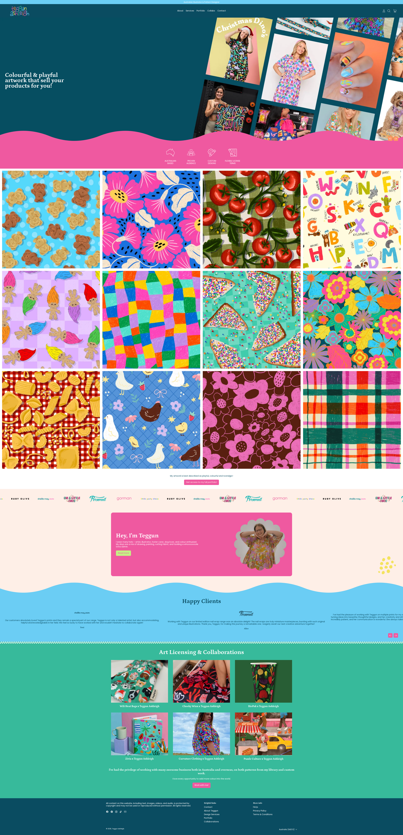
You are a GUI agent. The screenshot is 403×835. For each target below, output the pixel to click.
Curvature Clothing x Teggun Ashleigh (201, 758)
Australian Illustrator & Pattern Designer (201, 2)
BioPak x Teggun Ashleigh (263, 706)
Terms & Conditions (262, 814)
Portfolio (201, 10)
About (180, 10)
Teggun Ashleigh (118, 829)
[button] (389, 11)
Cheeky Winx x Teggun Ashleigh (201, 706)
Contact (221, 10)
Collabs (211, 10)
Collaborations (211, 821)
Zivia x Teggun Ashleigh (139, 758)
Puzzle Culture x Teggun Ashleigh (263, 758)
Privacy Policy (259, 810)
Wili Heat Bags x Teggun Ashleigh (139, 706)
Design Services (211, 814)
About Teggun (211, 810)
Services (190, 10)
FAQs (255, 807)
